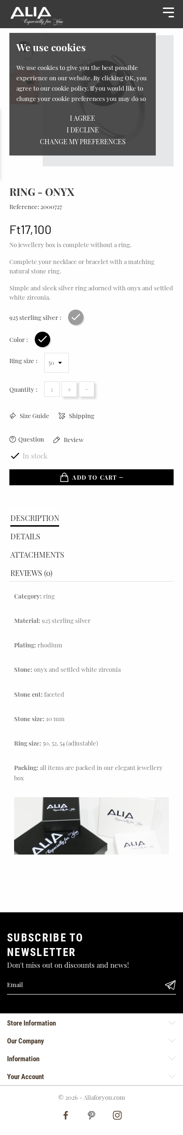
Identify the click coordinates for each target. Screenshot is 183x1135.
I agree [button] (82, 118)
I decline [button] (83, 129)
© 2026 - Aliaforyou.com (91, 1097)
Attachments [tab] (37, 555)
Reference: (24, 206)
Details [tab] (25, 536)
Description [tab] (34, 518)
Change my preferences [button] (83, 141)
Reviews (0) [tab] (31, 573)
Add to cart (94, 477)
